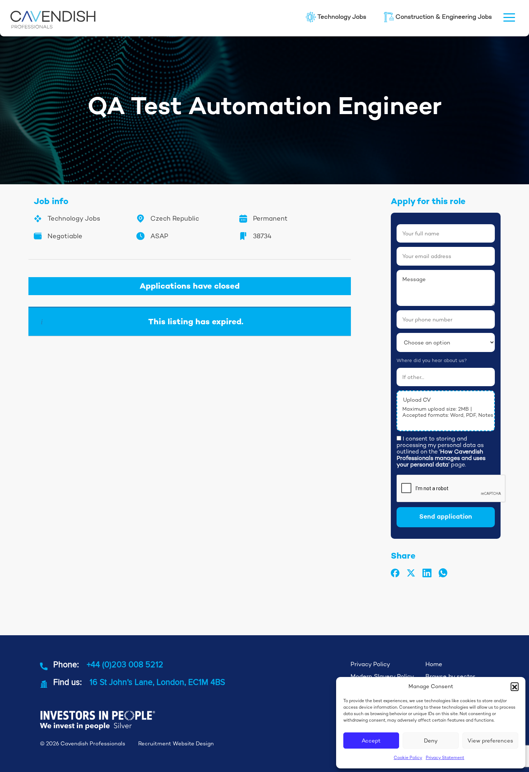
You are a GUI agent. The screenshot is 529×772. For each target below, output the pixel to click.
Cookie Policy (408, 757)
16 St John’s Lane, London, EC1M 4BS (157, 682)
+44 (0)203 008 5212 (125, 664)
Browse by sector (450, 676)
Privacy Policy (370, 664)
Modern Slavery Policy (382, 676)
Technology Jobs (341, 17)
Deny (431, 740)
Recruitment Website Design (176, 743)
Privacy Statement (445, 757)
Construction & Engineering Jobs (443, 17)
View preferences (490, 740)
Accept (371, 740)
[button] (514, 686)
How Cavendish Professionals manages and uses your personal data (441, 458)
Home (433, 664)
